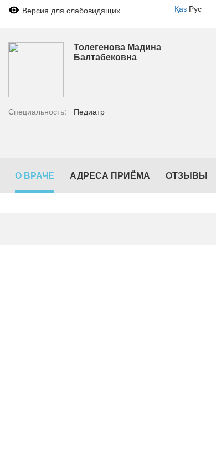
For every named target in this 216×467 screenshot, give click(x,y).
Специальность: (37, 111)
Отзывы (187, 175)
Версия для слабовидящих (71, 9)
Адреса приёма (110, 175)
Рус (195, 8)
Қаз (180, 8)
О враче (34, 175)
